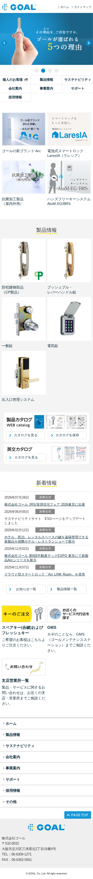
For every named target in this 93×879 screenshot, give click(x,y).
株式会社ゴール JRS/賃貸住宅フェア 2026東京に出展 (44, 504)
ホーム (64, 7)
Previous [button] (4, 43)
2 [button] (43, 71)
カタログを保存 (67, 435)
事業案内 (46, 88)
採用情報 (15, 97)
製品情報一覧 (67, 589)
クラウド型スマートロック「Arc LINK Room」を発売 (44, 574)
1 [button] (36, 71)
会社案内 (15, 88)
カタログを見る (25, 435)
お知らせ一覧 (26, 589)
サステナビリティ (77, 80)
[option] (46, 39)
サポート (77, 88)
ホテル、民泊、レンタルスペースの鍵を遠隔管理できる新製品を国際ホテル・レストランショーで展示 (46, 539)
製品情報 (46, 80)
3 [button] (50, 71)
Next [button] (88, 43)
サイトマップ (82, 7)
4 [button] (57, 71)
